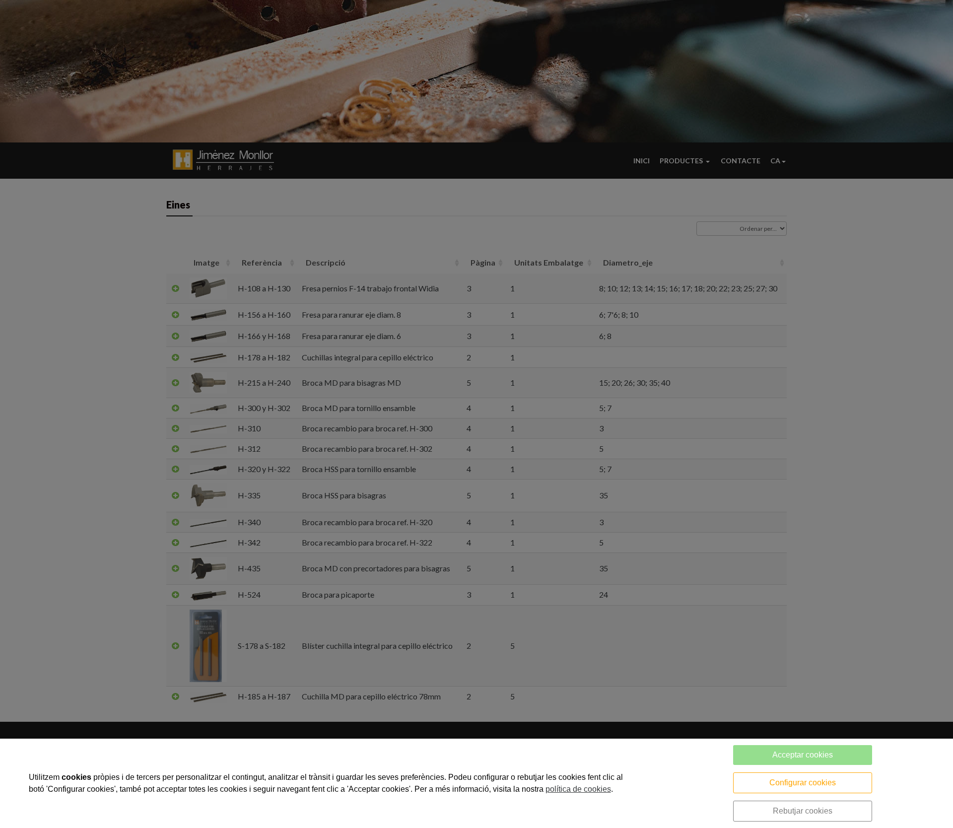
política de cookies (578, 789)
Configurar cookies (802, 782)
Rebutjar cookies (802, 811)
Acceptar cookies (802, 755)
